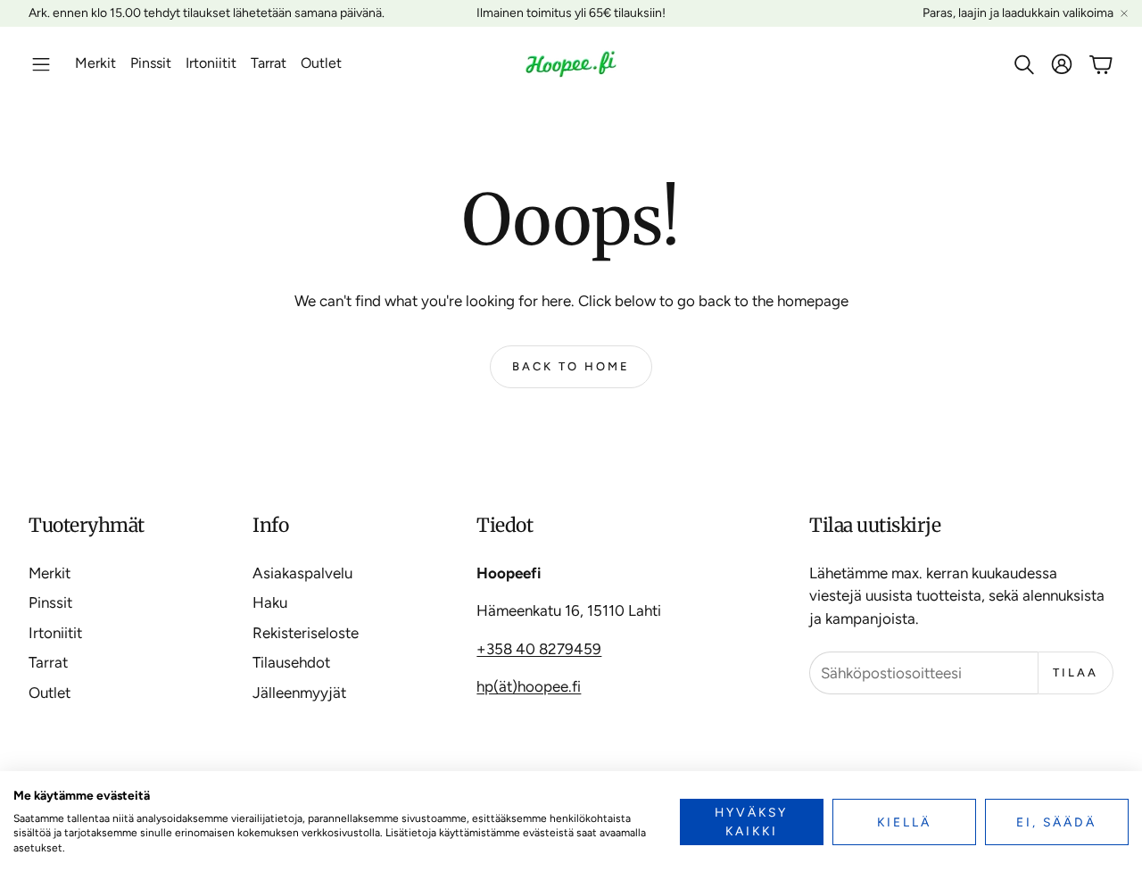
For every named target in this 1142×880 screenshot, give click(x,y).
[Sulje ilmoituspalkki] (1124, 13)
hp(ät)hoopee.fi (528, 686)
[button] (41, 64)
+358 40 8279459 (538, 649)
